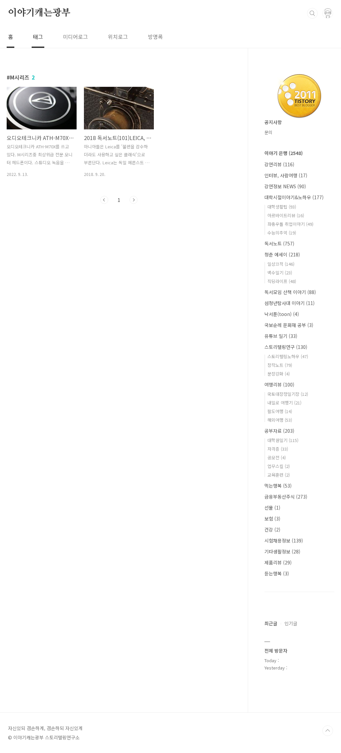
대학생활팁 (281, 207)
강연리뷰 (279, 164)
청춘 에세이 (282, 254)
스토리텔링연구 (285, 347)
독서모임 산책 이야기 (290, 292)
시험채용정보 (283, 540)
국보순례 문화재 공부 (288, 325)
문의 (268, 132)
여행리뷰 (279, 384)
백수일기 (279, 272)
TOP (327, 730)
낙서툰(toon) (281, 314)
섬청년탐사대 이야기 (289, 303)
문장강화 (278, 374)
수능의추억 (281, 232)
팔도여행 (279, 411)
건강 (272, 529)
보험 (272, 518)
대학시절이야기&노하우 (294, 197)
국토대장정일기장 (287, 394)
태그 (38, 37)
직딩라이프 (281, 281)
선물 (272, 507)
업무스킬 (278, 466)
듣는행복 (276, 573)
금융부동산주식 (285, 496)
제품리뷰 (278, 562)
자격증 (277, 449)
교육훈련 (278, 475)
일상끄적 (280, 264)
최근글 (270, 623)
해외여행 (279, 420)
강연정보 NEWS (285, 186)
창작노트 (279, 365)
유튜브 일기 (280, 336)
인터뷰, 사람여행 (285, 175)
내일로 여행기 (284, 402)
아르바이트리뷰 (285, 215)
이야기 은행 (283, 153)
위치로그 (118, 37)
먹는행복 (278, 485)
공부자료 (279, 430)
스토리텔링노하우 (287, 356)
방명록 (155, 37)
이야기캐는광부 (39, 13)
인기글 (290, 623)
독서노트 (279, 243)
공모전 (276, 457)
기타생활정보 (282, 551)
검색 (312, 13)
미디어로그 (75, 37)
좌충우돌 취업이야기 (290, 224)
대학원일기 (282, 440)
